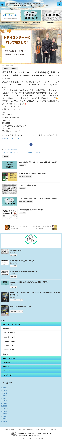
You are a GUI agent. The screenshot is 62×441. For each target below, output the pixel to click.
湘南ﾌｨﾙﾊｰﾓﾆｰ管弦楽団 (9, 429)
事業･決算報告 (7, 328)
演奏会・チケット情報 (9, 358)
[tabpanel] (10, 18)
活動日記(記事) (14, 150)
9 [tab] (36, 27)
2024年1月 (4, 421)
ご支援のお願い (7, 362)
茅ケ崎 (38, 152)
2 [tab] (26, 27)
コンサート (12, 152)
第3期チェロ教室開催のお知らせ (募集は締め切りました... (10, 23)
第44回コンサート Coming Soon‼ (20, 306)
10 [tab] (38, 27)
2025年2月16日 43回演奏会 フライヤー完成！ (33, 173)
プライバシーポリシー (9, 375)
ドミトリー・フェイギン (21, 152)
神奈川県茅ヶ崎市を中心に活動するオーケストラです (28, 435)
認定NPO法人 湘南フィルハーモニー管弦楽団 (24, 3)
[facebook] (31, 144)
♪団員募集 (6, 367)
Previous (2, 17)
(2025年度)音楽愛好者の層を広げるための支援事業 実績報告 (38, 162)
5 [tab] (30, 27)
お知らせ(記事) (7, 150)
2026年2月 (4, 395)
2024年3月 (4, 416)
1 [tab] (24, 27)
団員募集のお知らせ (52, 22)
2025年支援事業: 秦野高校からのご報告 (31, 210)
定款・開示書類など (9, 333)
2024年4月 (4, 413)
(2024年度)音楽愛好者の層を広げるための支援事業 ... (31, 23)
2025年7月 (4, 398)
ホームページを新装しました (27, 185)
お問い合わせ (6, 371)
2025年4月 (4, 403)
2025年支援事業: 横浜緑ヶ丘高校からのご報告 (24, 271)
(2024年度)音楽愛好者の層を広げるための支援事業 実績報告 (38, 198)
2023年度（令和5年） (10, 341)
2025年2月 (4, 406)
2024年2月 (4, 419)
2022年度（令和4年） (10, 337)
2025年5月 (4, 401)
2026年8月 (4, 388)
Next (60, 17)
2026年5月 (4, 390)
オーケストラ (7, 152)
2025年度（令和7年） (10, 350)
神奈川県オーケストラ (32, 152)
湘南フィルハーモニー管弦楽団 (11, 324)
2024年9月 (4, 411)
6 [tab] (32, 27)
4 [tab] (29, 27)
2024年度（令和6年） (10, 345)
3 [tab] (27, 27)
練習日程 (5, 354)
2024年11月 (4, 408)
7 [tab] (33, 27)
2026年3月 (4, 393)
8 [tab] (35, 27)
